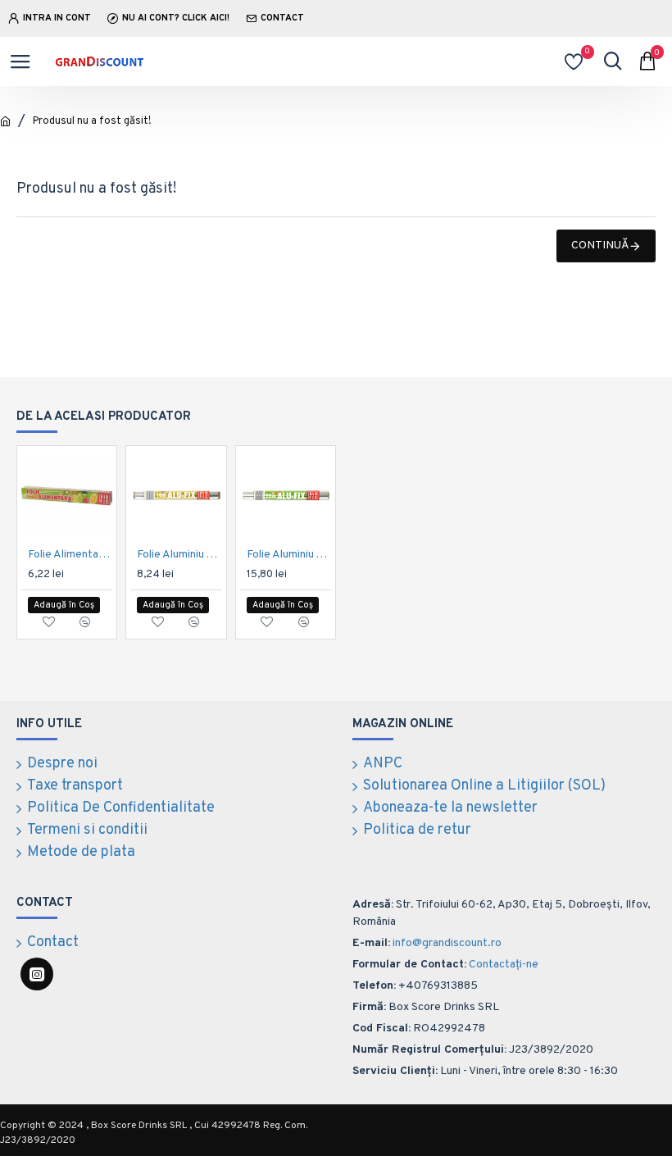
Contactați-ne (503, 965)
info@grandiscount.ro (447, 943)
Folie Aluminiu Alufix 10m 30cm (179, 555)
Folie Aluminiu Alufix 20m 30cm (289, 555)
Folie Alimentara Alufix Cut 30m (70, 555)
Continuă (600, 246)
